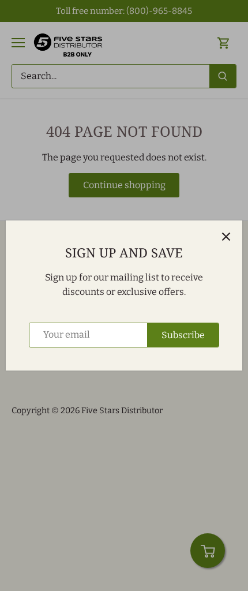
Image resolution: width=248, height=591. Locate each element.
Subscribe (183, 335)
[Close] (226, 236)
